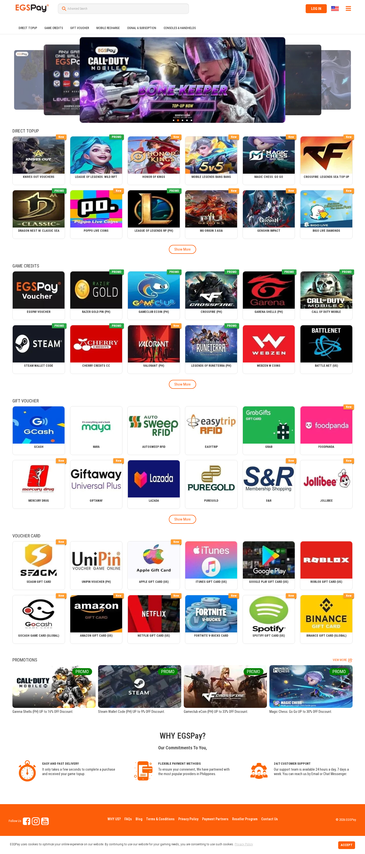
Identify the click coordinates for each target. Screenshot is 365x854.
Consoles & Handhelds (180, 28)
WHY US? (114, 819)
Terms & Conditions (160, 819)
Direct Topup (28, 28)
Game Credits (53, 28)
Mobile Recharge (108, 28)
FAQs (128, 819)
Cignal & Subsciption (141, 28)
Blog (139, 819)
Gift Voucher (79, 28)
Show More (182, 249)
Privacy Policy (188, 819)
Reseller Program (244, 819)
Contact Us (269, 819)
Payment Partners (215, 819)
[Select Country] (335, 8)
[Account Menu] (348, 8)
